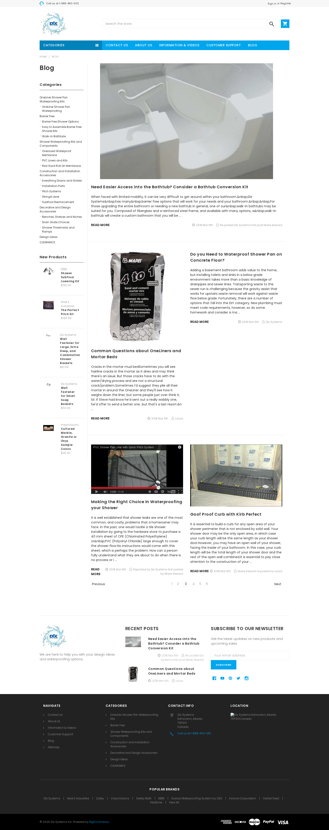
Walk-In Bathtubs (54, 136)
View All (174, 802)
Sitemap (54, 747)
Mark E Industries (78, 798)
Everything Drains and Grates (62, 180)
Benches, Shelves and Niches (62, 217)
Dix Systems (52, 798)
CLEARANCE (47, 242)
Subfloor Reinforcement (58, 202)
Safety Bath (144, 798)
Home (43, 56)
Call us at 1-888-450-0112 (62, 3)
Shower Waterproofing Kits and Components (61, 144)
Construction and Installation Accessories (60, 173)
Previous (98, 584)
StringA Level (50, 197)
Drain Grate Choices (56, 222)
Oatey (100, 798)
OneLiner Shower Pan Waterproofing (56, 109)
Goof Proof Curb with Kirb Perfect (226, 514)
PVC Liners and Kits (55, 160)
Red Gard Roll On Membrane (61, 166)
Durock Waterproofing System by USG (196, 798)
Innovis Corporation (242, 798)
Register (285, 3)
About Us (143, 45)
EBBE (161, 798)
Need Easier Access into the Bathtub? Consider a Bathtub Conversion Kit (169, 187)
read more (100, 225)
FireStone (156, 802)
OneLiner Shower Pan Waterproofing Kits (54, 99)
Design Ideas (49, 237)
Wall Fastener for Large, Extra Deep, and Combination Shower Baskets (70, 351)
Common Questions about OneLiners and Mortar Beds (172, 671)
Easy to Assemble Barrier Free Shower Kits (61, 129)
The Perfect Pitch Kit (70, 312)
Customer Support (223, 45)
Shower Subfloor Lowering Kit (70, 277)
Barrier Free (47, 116)
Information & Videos (179, 45)
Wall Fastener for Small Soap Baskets (68, 396)
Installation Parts (53, 186)
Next (278, 584)
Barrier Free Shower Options (60, 121)
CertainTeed (271, 798)
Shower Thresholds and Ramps (58, 229)
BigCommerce (99, 822)
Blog (252, 45)
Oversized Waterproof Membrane (56, 153)
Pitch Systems (51, 191)
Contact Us (117, 45)
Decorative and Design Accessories (55, 209)
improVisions (120, 798)
